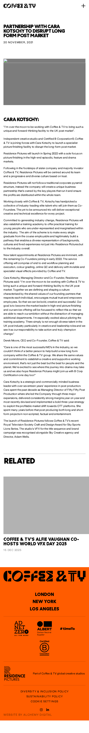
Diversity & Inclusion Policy (45, 691)
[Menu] (83, 6)
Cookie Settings (44, 701)
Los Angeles (44, 609)
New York (44, 602)
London (44, 594)
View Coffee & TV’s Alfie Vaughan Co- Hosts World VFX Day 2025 (43, 481)
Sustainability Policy (44, 696)
